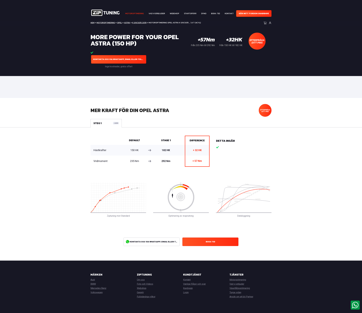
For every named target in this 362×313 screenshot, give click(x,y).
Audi (92, 279)
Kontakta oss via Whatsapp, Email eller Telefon (119, 59)
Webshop (174, 13)
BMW (93, 284)
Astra (127, 22)
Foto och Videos (145, 284)
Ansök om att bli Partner (241, 296)
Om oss (141, 279)
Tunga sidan (235, 292)
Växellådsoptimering (240, 288)
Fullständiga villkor (146, 296)
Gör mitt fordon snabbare (254, 13)
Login (186, 292)
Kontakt (229, 13)
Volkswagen (96, 292)
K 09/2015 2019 (139, 22)
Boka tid (215, 13)
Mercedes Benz (98, 288)
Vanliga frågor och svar (194, 284)
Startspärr (190, 13)
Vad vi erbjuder (157, 13)
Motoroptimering (134, 13)
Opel (119, 22)
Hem (92, 22)
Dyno (203, 13)
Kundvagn (188, 288)
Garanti (140, 292)
